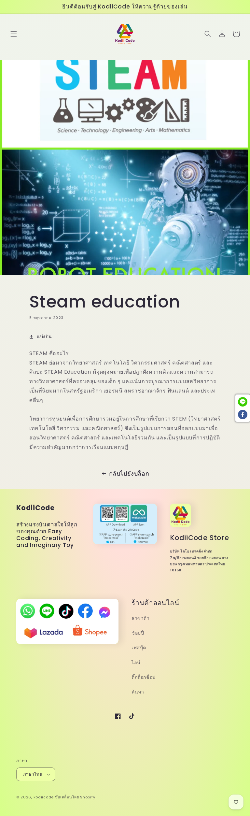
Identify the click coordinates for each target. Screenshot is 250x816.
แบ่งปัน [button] (44, 336)
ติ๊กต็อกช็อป (144, 677)
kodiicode (44, 797)
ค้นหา (138, 692)
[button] (14, 34)
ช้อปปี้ (138, 633)
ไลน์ (136, 662)
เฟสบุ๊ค (139, 647)
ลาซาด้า (141, 618)
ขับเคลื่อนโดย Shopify (75, 797)
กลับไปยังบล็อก (129, 473)
